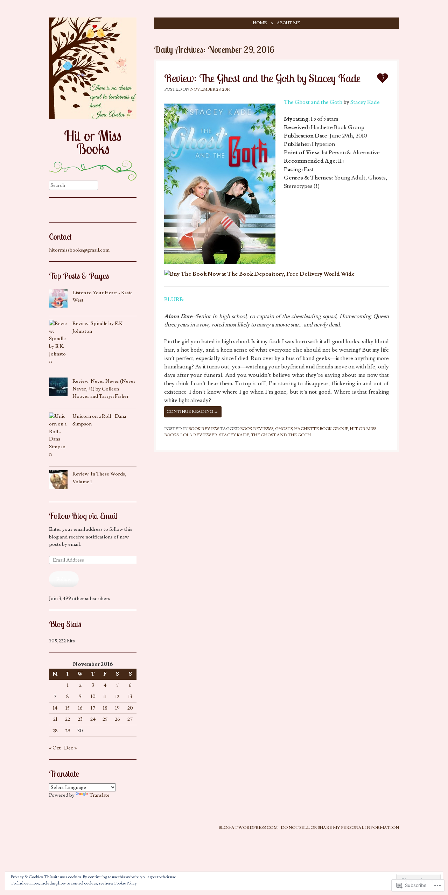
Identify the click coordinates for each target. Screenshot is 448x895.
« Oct (55, 748)
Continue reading (192, 411)
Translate (100, 795)
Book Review (203, 428)
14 (55, 708)
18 (105, 708)
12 (117, 696)
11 (105, 696)
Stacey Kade (365, 102)
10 (93, 696)
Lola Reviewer (198, 435)
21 (55, 719)
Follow (63, 579)
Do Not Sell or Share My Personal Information (340, 827)
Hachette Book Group (321, 428)
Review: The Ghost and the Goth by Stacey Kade (262, 78)
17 (93, 708)
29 (67, 730)
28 (55, 730)
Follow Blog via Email (83, 515)
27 (130, 719)
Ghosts (284, 428)
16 (80, 708)
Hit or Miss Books (92, 142)
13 (130, 696)
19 (117, 708)
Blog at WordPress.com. (248, 827)
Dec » (70, 748)
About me (288, 23)
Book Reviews (256, 428)
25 (105, 719)
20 (130, 708)
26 (117, 719)
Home (260, 23)
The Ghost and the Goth (313, 102)
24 (93, 719)
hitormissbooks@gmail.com (79, 250)
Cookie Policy (125, 883)
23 (80, 719)
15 (67, 708)
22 (67, 719)
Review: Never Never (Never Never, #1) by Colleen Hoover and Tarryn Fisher (103, 389)
